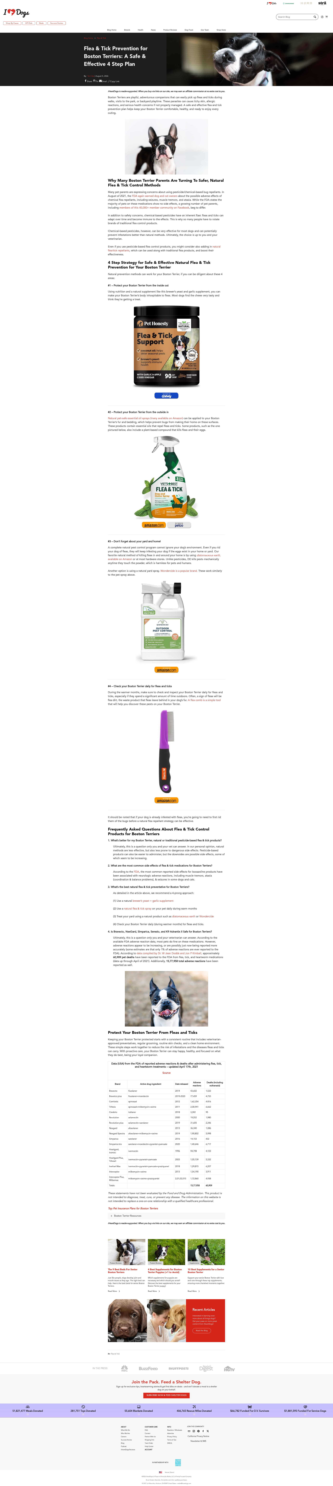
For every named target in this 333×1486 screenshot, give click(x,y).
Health (140, 30)
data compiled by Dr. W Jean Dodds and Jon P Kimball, (169, 953)
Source (166, 1073)
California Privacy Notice (198, 1436)
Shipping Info (149, 1440)
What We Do (125, 1430)
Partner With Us (150, 1437)
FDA (136, 872)
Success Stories (56, 23)
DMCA (169, 1443)
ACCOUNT (148, 1450)
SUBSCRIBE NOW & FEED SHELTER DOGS (167, 1395)
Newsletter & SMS (198, 1441)
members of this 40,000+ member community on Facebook (154, 208)
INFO (169, 1427)
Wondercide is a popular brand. (179, 571)
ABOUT (123, 1427)
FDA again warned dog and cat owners (154, 196)
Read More (112, 1291)
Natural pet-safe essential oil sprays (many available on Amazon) (145, 418)
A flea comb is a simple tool (204, 700)
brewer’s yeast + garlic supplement (153, 901)
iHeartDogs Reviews (128, 1450)
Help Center (149, 1446)
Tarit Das (90, 76)
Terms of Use (171, 1440)
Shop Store (221, 30)
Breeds (127, 30)
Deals (41, 23)
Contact (147, 1433)
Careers (123, 1437)
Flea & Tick (101, 38)
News (153, 30)
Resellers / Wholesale (174, 1430)
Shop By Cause (12, 23)
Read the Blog (202, 1331)
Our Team (205, 30)
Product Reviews (170, 30)
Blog (122, 1443)
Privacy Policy (172, 1437)
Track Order (149, 1443)
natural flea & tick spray (137, 909)
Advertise (170, 1433)
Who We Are (125, 1433)
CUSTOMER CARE (151, 1427)
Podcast (123, 1446)
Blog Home (111, 30)
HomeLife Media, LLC (167, 1476)
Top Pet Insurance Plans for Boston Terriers (133, 1208)
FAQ (146, 1430)
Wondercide (206, 916)
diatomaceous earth (183, 916)
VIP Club (28, 23)
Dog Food (189, 30)
